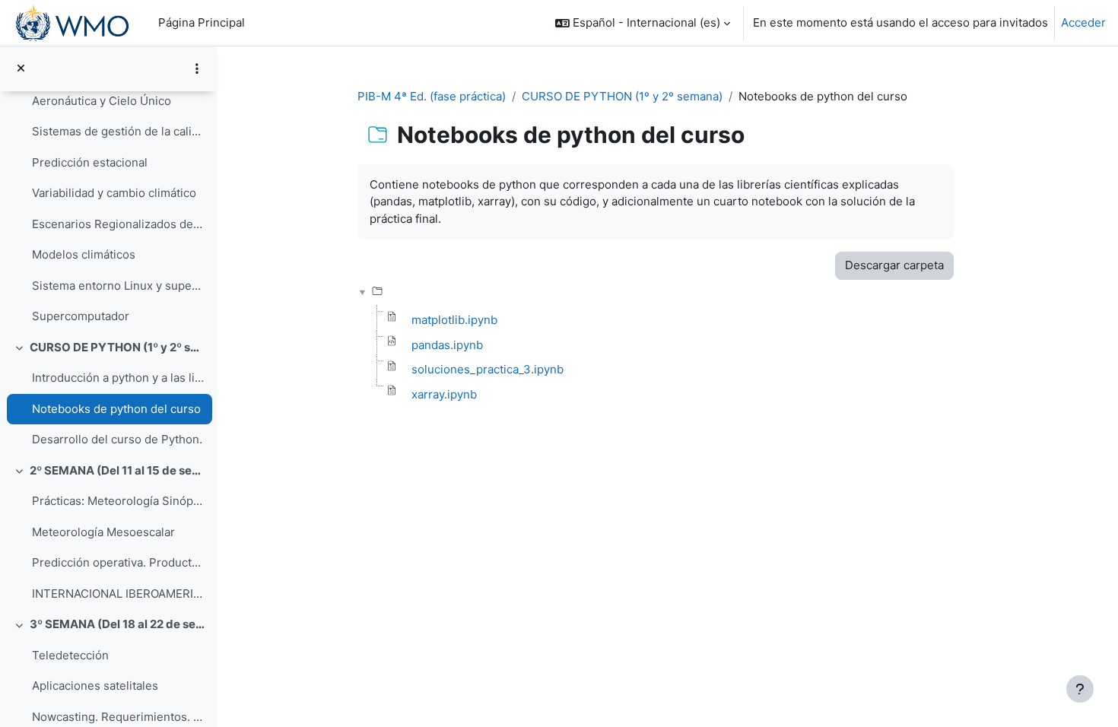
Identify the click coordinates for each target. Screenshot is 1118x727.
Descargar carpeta (894, 265)
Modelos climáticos (83, 254)
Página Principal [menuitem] (201, 22)
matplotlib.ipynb (454, 320)
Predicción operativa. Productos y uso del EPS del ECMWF (118, 562)
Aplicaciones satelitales (95, 685)
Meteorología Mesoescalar (103, 532)
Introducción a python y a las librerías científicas (118, 377)
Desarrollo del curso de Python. (117, 439)
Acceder (1083, 22)
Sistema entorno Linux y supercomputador (118, 285)
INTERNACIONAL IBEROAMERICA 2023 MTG (118, 593)
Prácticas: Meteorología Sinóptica (118, 501)
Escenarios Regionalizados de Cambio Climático (118, 224)
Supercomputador (80, 316)
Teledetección (70, 655)
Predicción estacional (90, 162)
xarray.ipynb (444, 394)
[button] (642, 23)
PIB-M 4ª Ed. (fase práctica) (431, 96)
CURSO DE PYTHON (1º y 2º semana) (117, 347)
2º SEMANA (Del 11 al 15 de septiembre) (117, 470)
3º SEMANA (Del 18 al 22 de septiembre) (117, 624)
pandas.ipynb (447, 345)
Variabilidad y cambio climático (114, 193)
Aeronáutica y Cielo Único (101, 101)
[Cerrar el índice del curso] (21, 69)
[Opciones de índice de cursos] (197, 68)
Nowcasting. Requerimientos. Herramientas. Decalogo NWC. (118, 717)
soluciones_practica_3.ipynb (487, 369)
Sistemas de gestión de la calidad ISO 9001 (118, 131)
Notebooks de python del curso (116, 409)
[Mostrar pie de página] (1080, 689)
